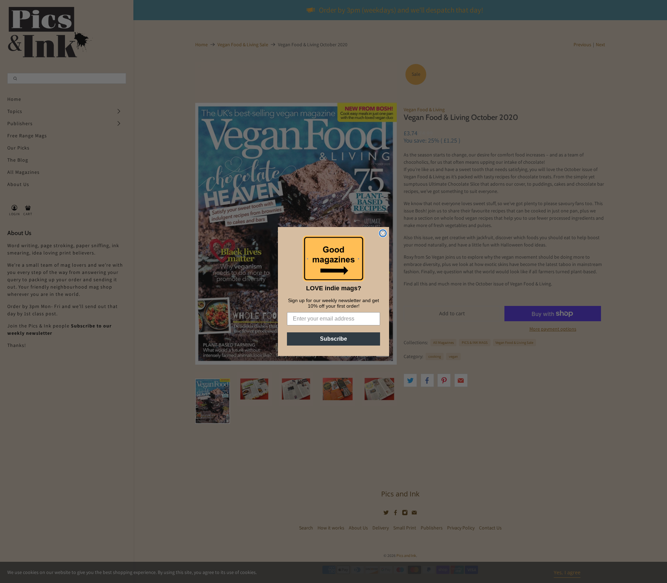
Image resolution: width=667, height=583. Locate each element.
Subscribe (333, 339)
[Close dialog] (382, 233)
